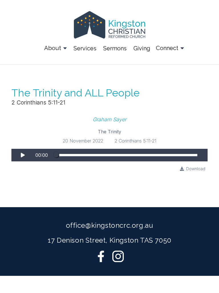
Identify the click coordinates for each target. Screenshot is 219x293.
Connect (167, 48)
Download (195, 168)
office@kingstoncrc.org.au (109, 225)
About (52, 48)
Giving (141, 48)
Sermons (115, 48)
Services (85, 48)
